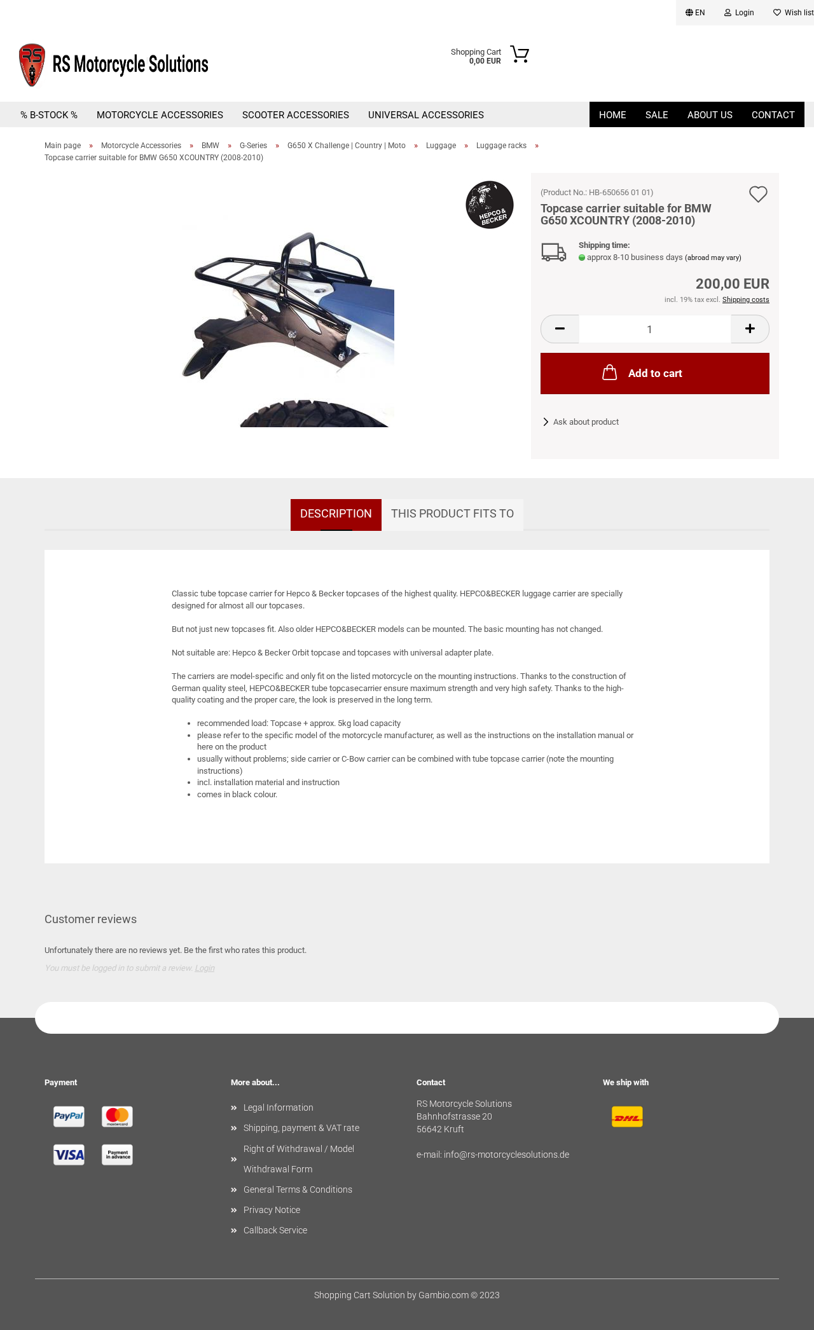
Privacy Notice (272, 1210)
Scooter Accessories (295, 115)
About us (710, 115)
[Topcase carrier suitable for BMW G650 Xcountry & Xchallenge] (283, 315)
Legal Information (279, 1107)
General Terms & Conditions (298, 1189)
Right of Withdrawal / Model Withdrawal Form (299, 1159)
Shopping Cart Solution (359, 1295)
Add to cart (655, 373)
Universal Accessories (426, 115)
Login (742, 12)
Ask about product (586, 422)
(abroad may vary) (713, 258)
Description (336, 513)
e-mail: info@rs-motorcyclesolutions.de (493, 1154)
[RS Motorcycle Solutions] (129, 63)
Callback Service (275, 1230)
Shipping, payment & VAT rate (301, 1128)
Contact (773, 115)
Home (612, 115)
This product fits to (452, 513)
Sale (656, 115)
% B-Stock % (49, 115)
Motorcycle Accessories (160, 115)
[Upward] (779, 1311)
